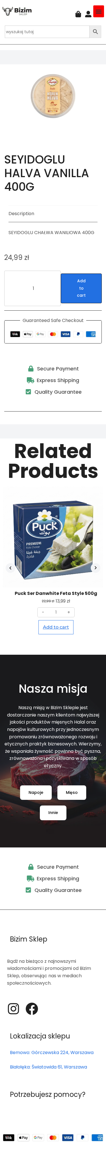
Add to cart (81, 288)
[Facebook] (31, 1008)
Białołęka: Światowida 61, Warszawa (48, 1067)
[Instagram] (13, 1008)
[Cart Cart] (78, 14)
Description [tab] (21, 213)
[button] (98, 11)
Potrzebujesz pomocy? (47, 1094)
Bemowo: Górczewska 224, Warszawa (52, 1052)
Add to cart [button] (56, 627)
